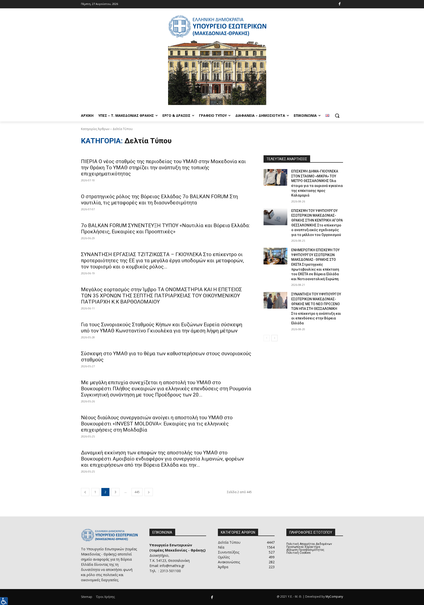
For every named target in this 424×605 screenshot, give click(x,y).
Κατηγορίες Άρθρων (95, 129)
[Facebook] (339, 4)
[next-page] (149, 492)
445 (137, 492)
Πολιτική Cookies (298, 552)
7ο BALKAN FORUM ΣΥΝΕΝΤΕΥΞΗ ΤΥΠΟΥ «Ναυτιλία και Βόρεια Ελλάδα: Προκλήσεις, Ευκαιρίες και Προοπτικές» (165, 229)
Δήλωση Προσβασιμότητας (305, 550)
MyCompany (334, 596)
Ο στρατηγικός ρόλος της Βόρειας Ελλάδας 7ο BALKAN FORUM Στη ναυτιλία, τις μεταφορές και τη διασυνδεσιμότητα (159, 200)
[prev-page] (85, 492)
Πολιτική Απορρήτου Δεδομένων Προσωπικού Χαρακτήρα (309, 545)
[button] (337, 115)
